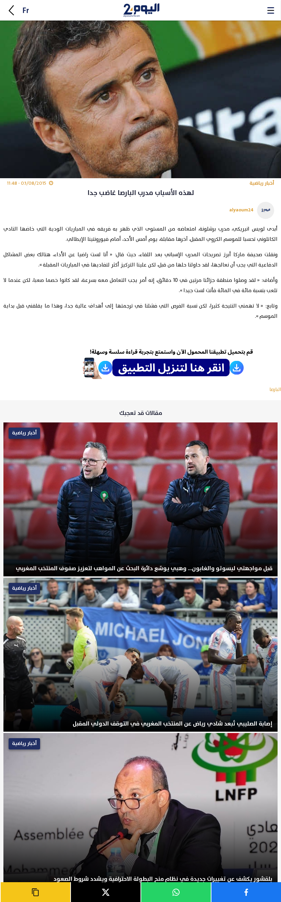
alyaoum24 (241, 210)
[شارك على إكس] (105, 892)
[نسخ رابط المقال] (35, 892)
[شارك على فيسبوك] (246, 892)
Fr (25, 10)
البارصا (275, 389)
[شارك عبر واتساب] (175, 892)
